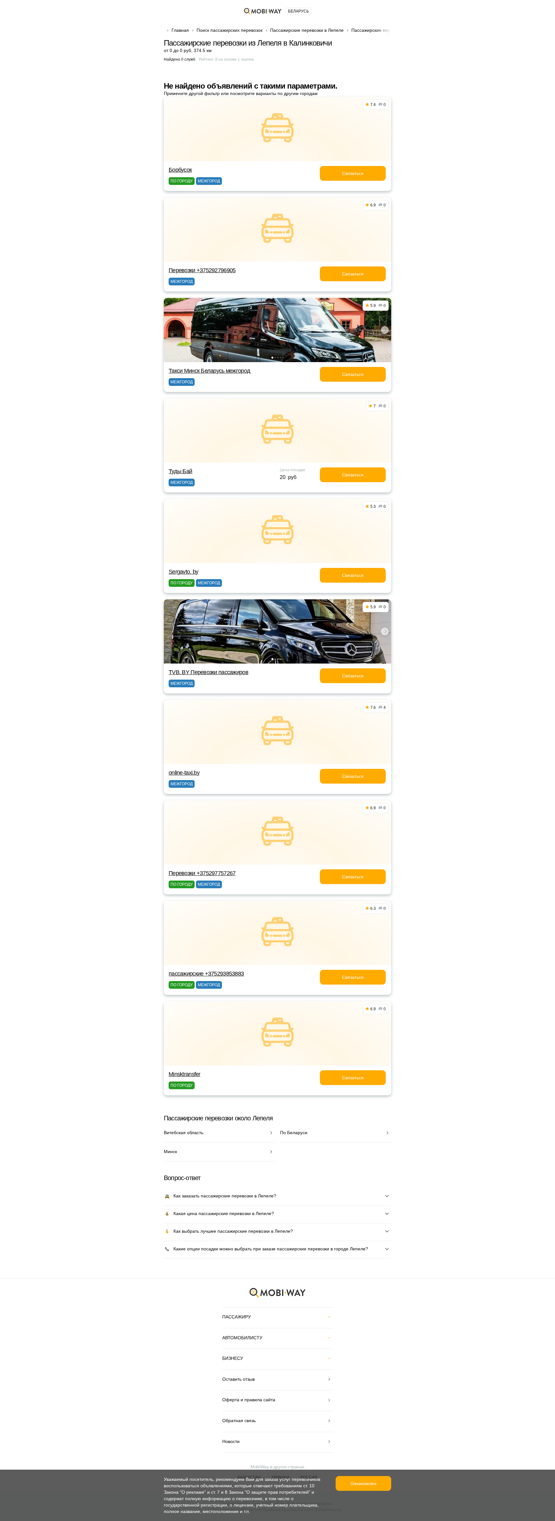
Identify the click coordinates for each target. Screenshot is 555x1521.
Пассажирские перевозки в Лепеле (307, 30)
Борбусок (180, 170)
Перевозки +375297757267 (202, 873)
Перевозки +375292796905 (202, 270)
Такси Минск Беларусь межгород (209, 371)
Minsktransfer (184, 1074)
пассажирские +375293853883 (206, 973)
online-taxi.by (184, 772)
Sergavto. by (183, 572)
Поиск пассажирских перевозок (229, 30)
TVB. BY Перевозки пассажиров (208, 672)
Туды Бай (180, 471)
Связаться (353, 173)
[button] (272, 358)
